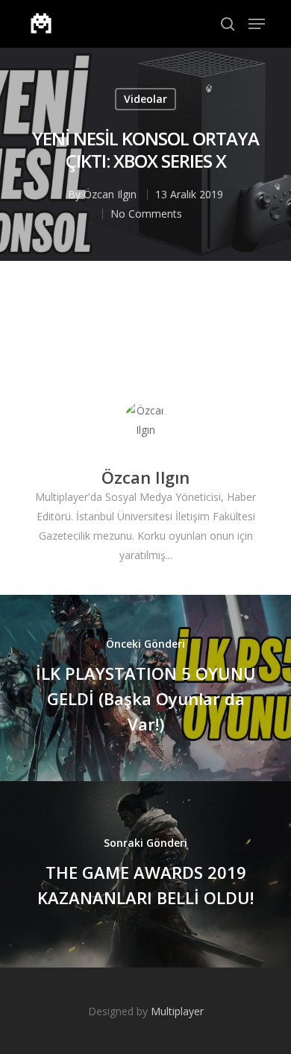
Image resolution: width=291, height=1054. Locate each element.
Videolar (145, 99)
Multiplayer (177, 1011)
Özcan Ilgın (110, 194)
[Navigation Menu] (256, 23)
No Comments (146, 213)
